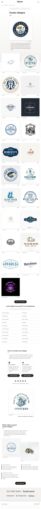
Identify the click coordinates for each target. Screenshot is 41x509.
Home (3, 5)
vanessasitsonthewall (25, 274)
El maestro (24, 207)
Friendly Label (25, 117)
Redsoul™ (4, 117)
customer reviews (25, 383)
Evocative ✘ (4, 274)
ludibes (4, 72)
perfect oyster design (27, 48)
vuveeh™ (24, 140)
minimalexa (24, 95)
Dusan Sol (24, 185)
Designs (10, 5)
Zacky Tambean (5, 297)
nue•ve (4, 162)
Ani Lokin (4, 140)
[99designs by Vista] (20, 2)
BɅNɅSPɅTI (24, 252)
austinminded (24, 72)
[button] (39, 502)
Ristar (4, 95)
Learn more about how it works (25, 416)
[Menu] (2, 2)
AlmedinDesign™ (5, 457)
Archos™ (24, 229)
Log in (38, 1)
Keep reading (8, 469)
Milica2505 (30, 41)
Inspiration (6, 5)
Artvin (4, 207)
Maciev (24, 162)
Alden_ (23, 460)
